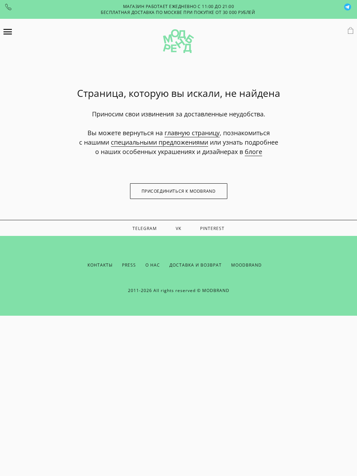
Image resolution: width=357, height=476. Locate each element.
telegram (144, 228)
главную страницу (192, 133)
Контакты (100, 265)
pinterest (212, 228)
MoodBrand (246, 265)
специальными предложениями (159, 142)
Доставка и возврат (195, 265)
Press (129, 265)
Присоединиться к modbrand (179, 191)
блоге (253, 151)
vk (178, 228)
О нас (152, 265)
